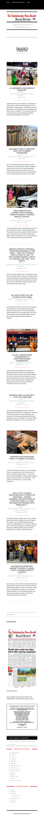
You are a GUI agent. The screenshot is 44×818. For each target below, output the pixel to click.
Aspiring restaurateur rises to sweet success (22, 458)
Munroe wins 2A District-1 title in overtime (22, 396)
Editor (20, 92)
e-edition (13, 758)
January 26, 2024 (21, 578)
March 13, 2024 (22, 301)
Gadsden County (23, 94)
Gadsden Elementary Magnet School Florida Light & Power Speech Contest (22, 569)
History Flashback (16, 769)
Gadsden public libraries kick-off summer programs (22, 151)
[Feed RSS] (8, 7)
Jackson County (15, 771)
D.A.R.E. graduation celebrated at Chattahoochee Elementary (22, 358)
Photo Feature (26, 220)
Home (8, 2)
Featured (18, 156)
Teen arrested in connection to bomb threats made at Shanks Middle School (22, 214)
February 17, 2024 (22, 364)
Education (13, 94)
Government (14, 767)
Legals (13, 773)
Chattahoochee (15, 752)
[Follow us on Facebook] (12, 7)
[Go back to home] (22, 17)
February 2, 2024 (21, 464)
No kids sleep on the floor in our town (22, 296)
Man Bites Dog (16, 796)
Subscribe (13, 802)
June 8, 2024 (22, 97)
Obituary (13, 775)
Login (28, 2)
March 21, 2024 (22, 268)
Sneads (28, 264)
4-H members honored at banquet (22, 89)
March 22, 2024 (22, 222)
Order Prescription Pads (18, 2)
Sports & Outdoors (20, 510)
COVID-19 (13, 754)
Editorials (13, 760)
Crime (12, 756)
